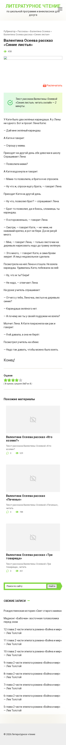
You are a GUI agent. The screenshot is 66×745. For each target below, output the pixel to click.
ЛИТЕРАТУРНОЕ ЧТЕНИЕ (33, 6)
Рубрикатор (9, 31)
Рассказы (23, 31)
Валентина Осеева (40, 31)
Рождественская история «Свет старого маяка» (33, 610)
